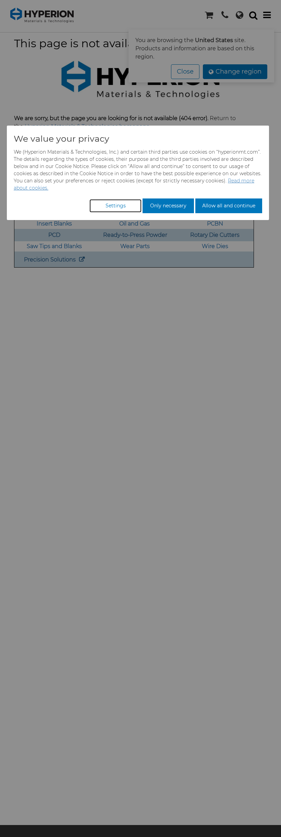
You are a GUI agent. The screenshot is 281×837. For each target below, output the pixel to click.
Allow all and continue (228, 206)
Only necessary (168, 206)
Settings (116, 206)
